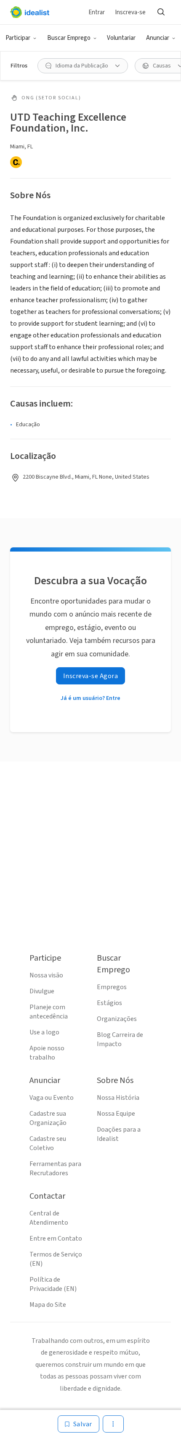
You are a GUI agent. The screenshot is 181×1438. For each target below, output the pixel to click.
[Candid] (16, 162)
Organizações (117, 1018)
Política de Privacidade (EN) (53, 1284)
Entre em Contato (55, 1238)
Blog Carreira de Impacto (120, 1039)
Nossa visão (46, 975)
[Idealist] (29, 12)
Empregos (112, 987)
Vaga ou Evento (51, 1097)
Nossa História (118, 1097)
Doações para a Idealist (119, 1134)
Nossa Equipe (116, 1113)
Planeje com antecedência (48, 1012)
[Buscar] (161, 12)
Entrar (96, 12)
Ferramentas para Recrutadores (55, 1168)
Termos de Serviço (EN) (55, 1259)
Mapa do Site (47, 1304)
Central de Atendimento (48, 1218)
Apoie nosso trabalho (46, 1053)
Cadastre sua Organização (48, 1118)
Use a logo (44, 1032)
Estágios (109, 1003)
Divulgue (41, 991)
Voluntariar (121, 38)
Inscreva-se (130, 12)
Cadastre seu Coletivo (47, 1143)
